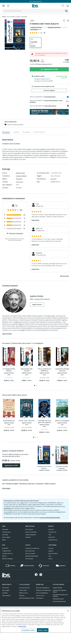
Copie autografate (30, 534)
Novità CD (51, 529)
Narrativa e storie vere (27, 484)
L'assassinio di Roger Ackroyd (62, 370)
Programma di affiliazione (43, 590)
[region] (35, 620)
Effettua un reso (23, 593)
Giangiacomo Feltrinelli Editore (59, 591)
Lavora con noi (40, 595)
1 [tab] (34, 385)
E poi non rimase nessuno (62, 467)
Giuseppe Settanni (54, 27)
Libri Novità (5, 529)
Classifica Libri (6, 532)
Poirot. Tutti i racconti (26, 421)
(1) (24, 218)
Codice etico (39, 598)
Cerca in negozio (49, 90)
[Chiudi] (68, 611)
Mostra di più (64, 276)
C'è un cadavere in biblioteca (44, 370)
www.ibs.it (7, 508)
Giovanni (39, 253)
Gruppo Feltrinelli (57, 588)
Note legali (6, 488)
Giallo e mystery (50, 484)
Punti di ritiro (5, 588)
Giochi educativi (30, 551)
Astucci (50, 558)
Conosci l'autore (39, 132)
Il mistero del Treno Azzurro (44, 467)
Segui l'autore (37, 304)
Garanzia (21, 595)
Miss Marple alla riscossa (26, 370)
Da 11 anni (53, 179)
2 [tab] (15, 48)
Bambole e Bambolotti (31, 556)
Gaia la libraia (6, 595)
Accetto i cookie (42, 630)
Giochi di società (30, 553)
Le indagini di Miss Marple (9, 370)
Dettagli (16, 132)
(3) (24, 215)
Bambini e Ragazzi (7, 558)
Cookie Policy (22, 626)
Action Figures (29, 558)
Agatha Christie (36, 27)
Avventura (39, 484)
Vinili (49, 534)
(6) (21, 210)
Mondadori (34, 29)
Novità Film (5, 548)
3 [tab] (37, 437)
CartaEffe (4, 593)
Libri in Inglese (6, 537)
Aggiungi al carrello (50, 69)
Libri (3, 484)
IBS (37, 64)
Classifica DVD (6, 551)
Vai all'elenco (41, 55)
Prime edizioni (29, 529)
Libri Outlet (5, 534)
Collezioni (28, 537)
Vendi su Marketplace (42, 593)
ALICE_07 (39, 228)
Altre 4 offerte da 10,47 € (45, 64)
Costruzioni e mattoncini (32, 548)
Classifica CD (52, 532)
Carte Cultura (23, 590)
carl (37, 204)
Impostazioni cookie (28, 630)
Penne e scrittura (53, 553)
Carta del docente (24, 588)
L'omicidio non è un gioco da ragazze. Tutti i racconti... (44, 422)
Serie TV (4, 556)
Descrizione (6, 132)
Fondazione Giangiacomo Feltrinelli (60, 595)
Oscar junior (19, 182)
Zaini (49, 556)
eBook (4, 540)
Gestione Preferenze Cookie (26, 598)
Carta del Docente (49, 97)
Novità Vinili (51, 537)
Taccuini (50, 548)
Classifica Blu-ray (7, 553)
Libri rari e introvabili (30, 532)
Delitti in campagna (62, 421)
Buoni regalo (5, 590)
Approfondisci (7, 334)
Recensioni (26, 132)
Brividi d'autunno (9, 421)
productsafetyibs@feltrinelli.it (50, 518)
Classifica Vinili (52, 540)
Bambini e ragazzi (12, 484)
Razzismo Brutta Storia (59, 601)
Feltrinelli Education (58, 599)
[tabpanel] (15, 34)
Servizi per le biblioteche (42, 588)
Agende (50, 551)
